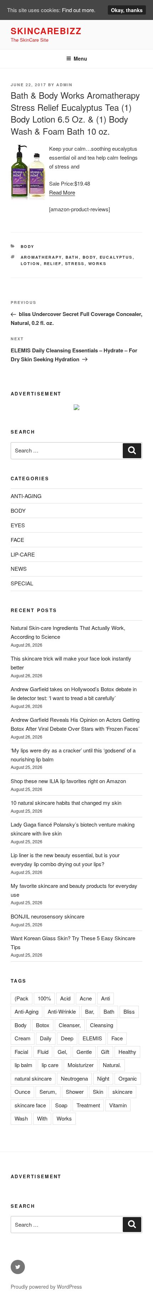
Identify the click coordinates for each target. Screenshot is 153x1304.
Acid (65, 998)
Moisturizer (81, 1064)
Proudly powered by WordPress (46, 1286)
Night (103, 1078)
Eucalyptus (116, 257)
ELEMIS (92, 1038)
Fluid (42, 1051)
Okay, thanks (127, 10)
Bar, (89, 1011)
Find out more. (78, 10)
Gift (105, 1051)
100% (44, 998)
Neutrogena (74, 1078)
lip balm (23, 1064)
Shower (75, 1091)
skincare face (30, 1105)
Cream (23, 1038)
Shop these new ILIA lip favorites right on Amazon (68, 781)
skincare (122, 1091)
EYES (18, 525)
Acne (86, 998)
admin (64, 84)
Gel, (62, 1051)
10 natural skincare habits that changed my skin (66, 802)
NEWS (19, 568)
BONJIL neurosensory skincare (47, 916)
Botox (42, 1025)
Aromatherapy (41, 257)
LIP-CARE (23, 554)
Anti (105, 998)
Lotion (30, 263)
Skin (98, 1091)
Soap (61, 1105)
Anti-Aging (26, 1011)
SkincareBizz (46, 31)
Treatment (88, 1105)
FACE (17, 539)
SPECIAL (22, 583)
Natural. (112, 1064)
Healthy (127, 1051)
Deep (67, 1038)
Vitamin (118, 1105)
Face (117, 1038)
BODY (28, 246)
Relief (53, 263)
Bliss (129, 1011)
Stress (75, 263)
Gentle (84, 1051)
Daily (46, 1038)
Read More (62, 192)
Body (89, 257)
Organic (127, 1078)
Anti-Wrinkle (62, 1011)
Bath (72, 257)
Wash (21, 1118)
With (42, 1118)
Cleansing (101, 1025)
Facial (21, 1051)
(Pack (21, 998)
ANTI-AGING (26, 496)
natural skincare (33, 1078)
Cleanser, (70, 1025)
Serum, (48, 1091)
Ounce (22, 1091)
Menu (80, 58)
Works (97, 263)
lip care (50, 1064)
